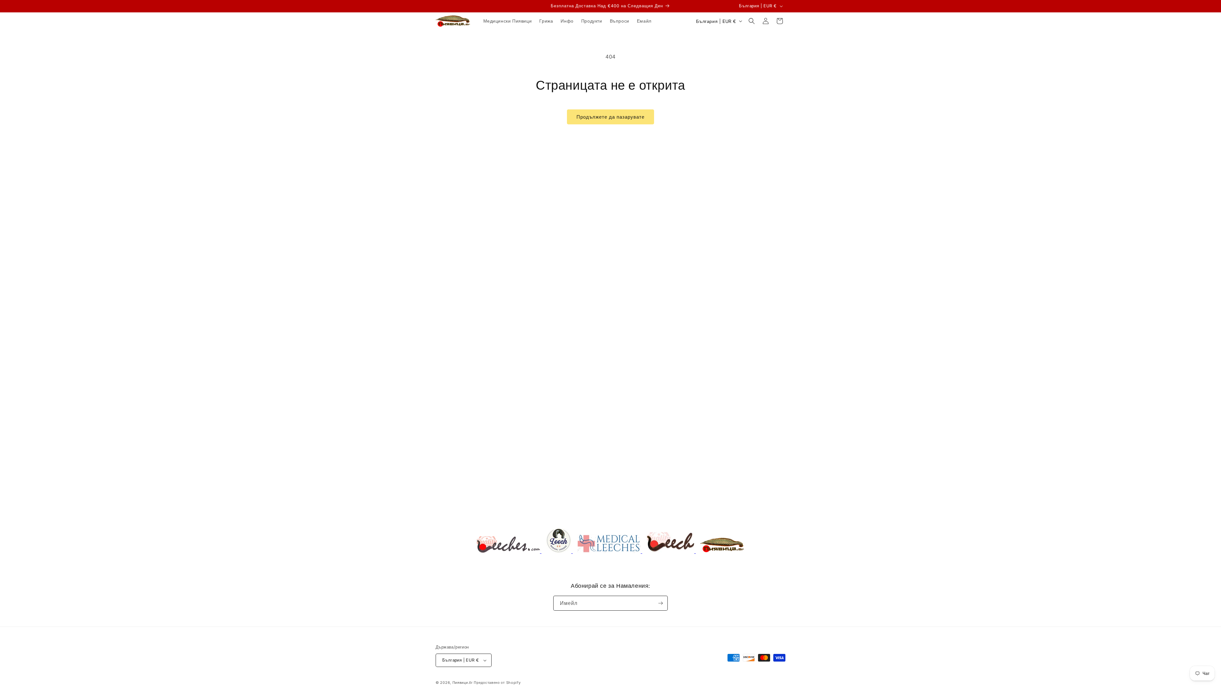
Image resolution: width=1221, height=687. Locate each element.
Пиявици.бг (462, 682)
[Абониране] (660, 603)
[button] (752, 21)
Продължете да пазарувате (610, 117)
